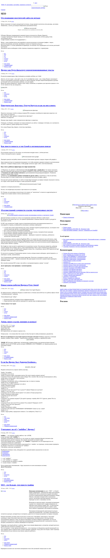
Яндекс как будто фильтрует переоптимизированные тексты (27, 70)
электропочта (63, 296)
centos (65, 289)
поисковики (6, 94)
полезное (6, 58)
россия (84, 295)
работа (5, 540)
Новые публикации (68, 217)
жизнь (5, 419)
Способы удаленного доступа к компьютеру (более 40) (78, 246)
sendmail (105, 289)
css (68, 289)
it (81, 289)
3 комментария (8, 206)
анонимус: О (66, 262)
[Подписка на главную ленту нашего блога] (84, 204)
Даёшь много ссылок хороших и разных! (19, 322)
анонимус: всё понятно (69, 282)
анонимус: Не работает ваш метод (72, 269)
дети (65, 292)
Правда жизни (67, 227)
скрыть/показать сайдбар (38, 7)
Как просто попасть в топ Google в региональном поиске (26, 146)
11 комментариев (8, 357)
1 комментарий (8, 65)
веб (5, 56)
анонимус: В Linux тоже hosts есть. (72, 279)
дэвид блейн (7, 418)
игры (88, 292)
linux (92, 289)
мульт (75, 293)
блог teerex (7, 63)
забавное (6, 351)
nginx (98, 289)
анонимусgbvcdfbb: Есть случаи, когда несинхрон (77, 263)
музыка (72, 293)
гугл (5, 57)
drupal (71, 289)
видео (101, 290)
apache (62, 289)
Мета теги (63, 298)
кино (105, 292)
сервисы (6, 276)
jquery (89, 289)
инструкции (93, 292)
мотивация (66, 293)
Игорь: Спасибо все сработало (71, 278)
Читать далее (7, 66)
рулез (5, 353)
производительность (65, 295)
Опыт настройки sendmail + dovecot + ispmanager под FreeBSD (80, 230)
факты (105, 295)
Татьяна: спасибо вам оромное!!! (72, 275)
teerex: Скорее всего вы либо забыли (73, 273)
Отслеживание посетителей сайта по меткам (20, 18)
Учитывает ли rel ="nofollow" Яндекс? (18, 429)
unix (64, 290)
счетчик (6, 59)
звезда (79, 292)
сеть (98, 295)
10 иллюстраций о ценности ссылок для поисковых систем (27, 210)
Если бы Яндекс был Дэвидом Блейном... (19, 362)
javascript (84, 289)
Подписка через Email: (84, 206)
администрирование (78, 290)
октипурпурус (6, 455)
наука (78, 293)
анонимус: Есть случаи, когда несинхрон (74, 265)
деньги (62, 292)
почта (94, 293)
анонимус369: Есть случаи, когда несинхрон (75, 266)
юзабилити (6, 136)
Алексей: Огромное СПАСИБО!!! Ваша (74, 268)
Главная (3, 9)
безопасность (93, 290)
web (66, 290)
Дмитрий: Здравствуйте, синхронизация (74, 257)
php (101, 289)
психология (75, 295)
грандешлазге (6, 454)
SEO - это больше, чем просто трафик (17, 485)
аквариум (87, 290)
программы (104, 293)
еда (68, 292)
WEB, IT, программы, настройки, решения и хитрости (16, 4)
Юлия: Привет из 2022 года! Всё (72, 260)
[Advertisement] (84, 328)
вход (36, 3)
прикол (98, 293)
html (78, 289)
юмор (5, 95)
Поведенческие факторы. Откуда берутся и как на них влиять (28, 105)
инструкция (100, 292)
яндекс (5, 61)
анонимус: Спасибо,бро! (70, 276)
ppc (5, 53)
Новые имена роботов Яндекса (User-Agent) (20, 285)
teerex (12, 21)
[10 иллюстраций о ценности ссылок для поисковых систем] (30, 215)
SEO (5, 54)
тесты (101, 295)
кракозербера (5, 451)
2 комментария (8, 100)
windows (70, 290)
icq (80, 289)
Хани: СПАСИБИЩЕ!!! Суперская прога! (74, 256)
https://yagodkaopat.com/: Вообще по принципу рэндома (78, 281)
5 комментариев (8, 141)
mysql (95, 289)
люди (5, 134)
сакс (91, 295)
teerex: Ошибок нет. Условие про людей (74, 255)
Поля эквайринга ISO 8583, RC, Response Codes (76, 229)
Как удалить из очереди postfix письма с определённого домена (80, 245)
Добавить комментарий (10, 317)
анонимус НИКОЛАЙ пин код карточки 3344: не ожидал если (80, 272)
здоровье (84, 292)
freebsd (75, 289)
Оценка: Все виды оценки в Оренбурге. (74, 253)
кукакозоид (5, 452)
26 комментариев (9, 480)
